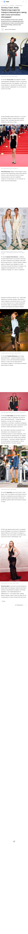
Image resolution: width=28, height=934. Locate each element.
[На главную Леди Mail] (7, 1)
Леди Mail (12, 5)
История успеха (19, 5)
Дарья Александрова (10, 29)
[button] (14, 54)
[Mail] (4, 1)
